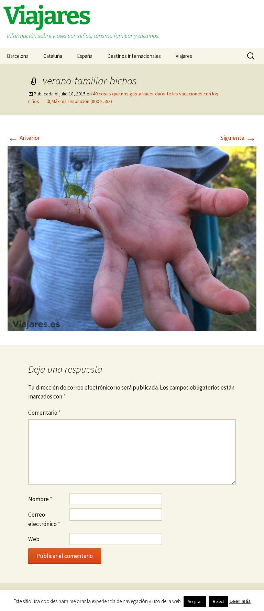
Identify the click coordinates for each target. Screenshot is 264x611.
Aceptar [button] (195, 601)
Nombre (40, 499)
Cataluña (52, 56)
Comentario (44, 412)
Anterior (24, 138)
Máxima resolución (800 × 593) (82, 101)
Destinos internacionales (134, 56)
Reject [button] (218, 601)
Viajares (184, 56)
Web (34, 539)
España (84, 56)
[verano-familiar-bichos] (132, 238)
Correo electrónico (44, 519)
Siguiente (238, 138)
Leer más (240, 601)
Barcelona (18, 56)
